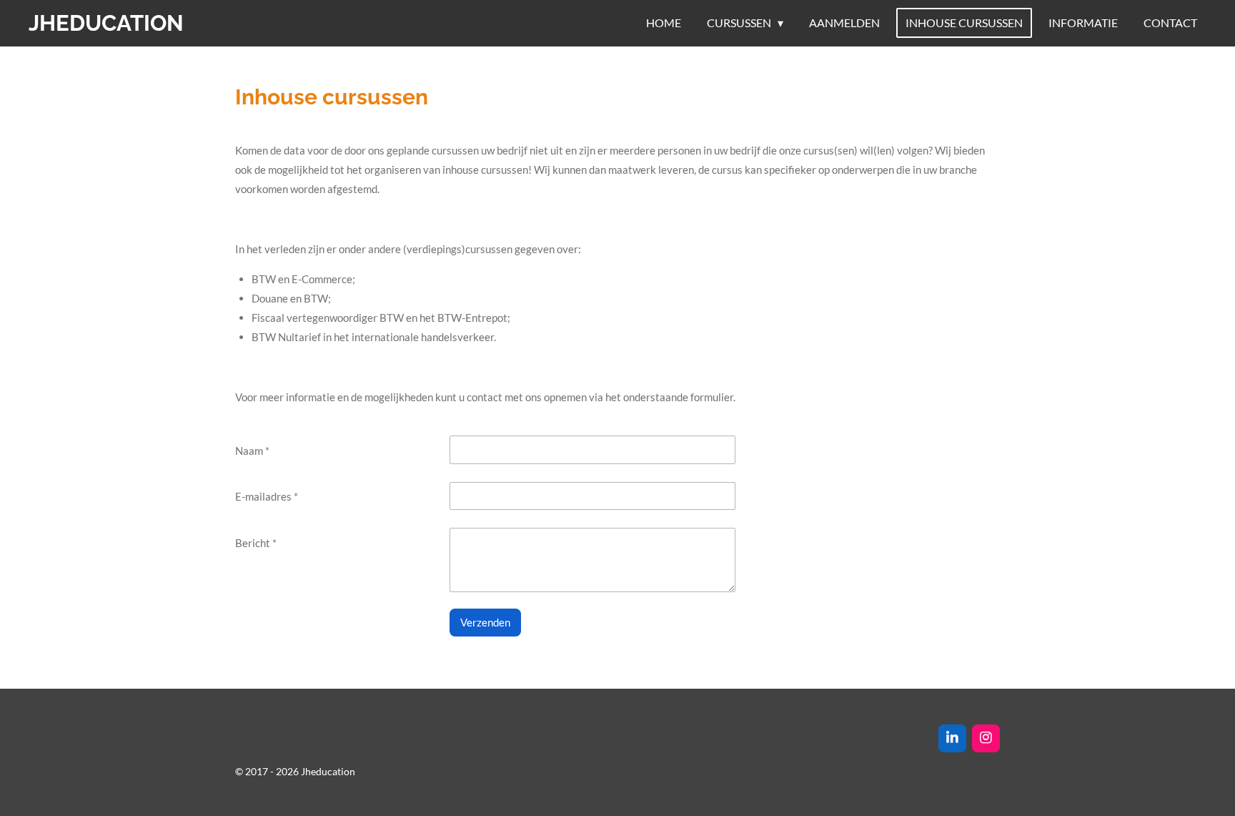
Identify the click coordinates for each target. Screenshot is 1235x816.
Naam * (252, 450)
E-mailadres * (266, 496)
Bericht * (256, 542)
